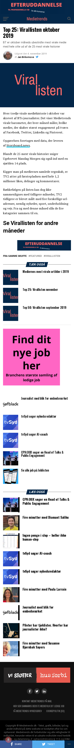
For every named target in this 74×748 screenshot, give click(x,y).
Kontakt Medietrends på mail (37, 701)
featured (36, 256)
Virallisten (52, 256)
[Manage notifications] (8, 740)
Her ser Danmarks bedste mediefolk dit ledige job (38, 706)
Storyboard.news (18, 145)
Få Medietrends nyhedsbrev (27, 711)
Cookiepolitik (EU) (55, 711)
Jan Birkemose (25, 57)
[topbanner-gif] (44, 249)
